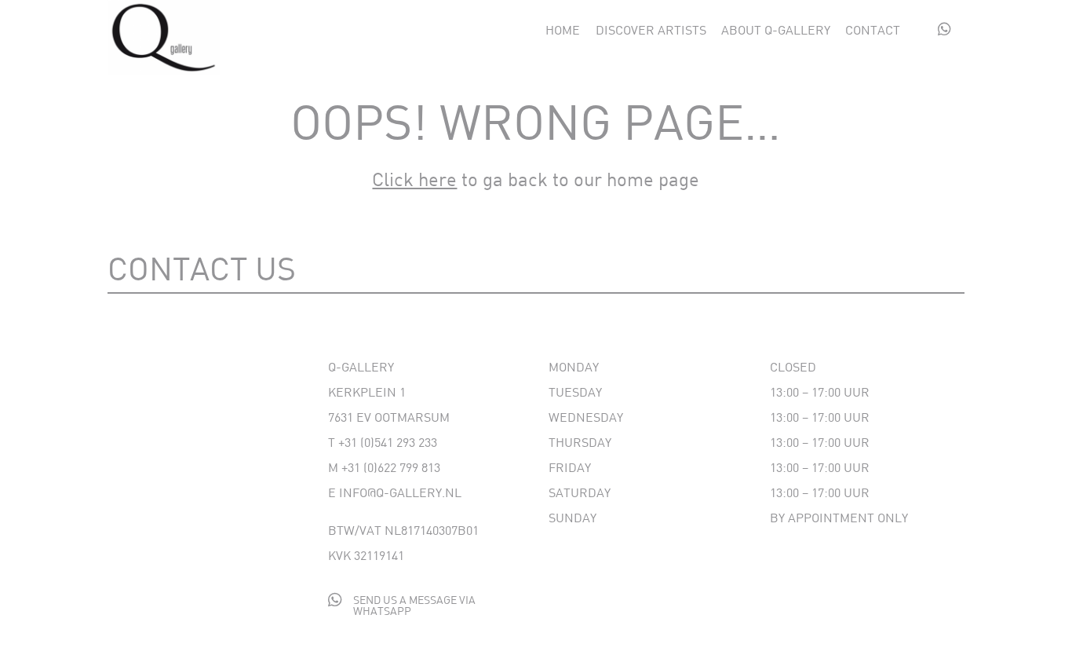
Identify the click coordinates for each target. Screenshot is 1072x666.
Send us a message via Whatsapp (414, 605)
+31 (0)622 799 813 (390, 466)
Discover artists (651, 30)
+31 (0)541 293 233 (387, 441)
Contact (872, 30)
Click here (414, 178)
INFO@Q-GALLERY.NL (400, 492)
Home (562, 30)
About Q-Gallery (775, 30)
